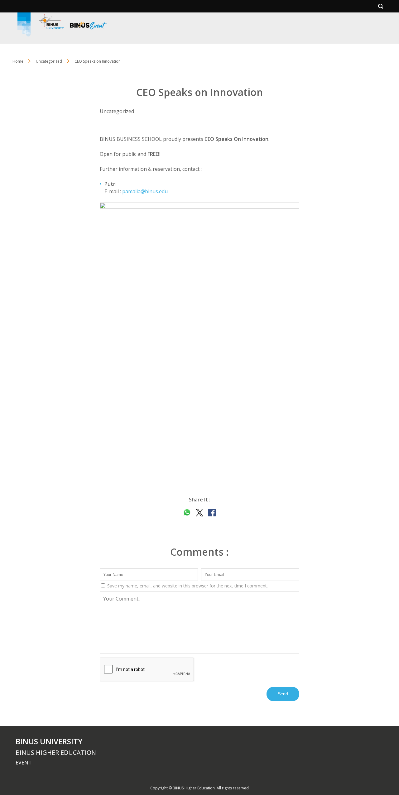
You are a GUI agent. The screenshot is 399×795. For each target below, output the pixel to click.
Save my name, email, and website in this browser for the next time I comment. (187, 586)
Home (17, 61)
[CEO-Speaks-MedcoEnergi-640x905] (199, 344)
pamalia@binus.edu (145, 191)
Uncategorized (49, 61)
